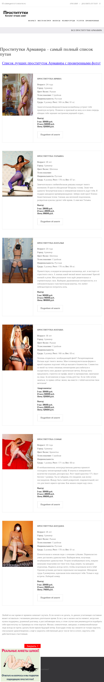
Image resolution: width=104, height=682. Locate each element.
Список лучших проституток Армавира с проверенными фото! (51, 63)
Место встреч (44, 21)
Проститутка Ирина (49, 78)
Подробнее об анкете (50, 134)
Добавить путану (90, 4)
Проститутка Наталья (50, 243)
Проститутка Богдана (50, 526)
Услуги (80, 21)
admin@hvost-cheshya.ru (15, 4)
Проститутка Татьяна (50, 156)
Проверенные (92, 21)
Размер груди (68, 21)
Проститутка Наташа (50, 329)
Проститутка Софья (49, 439)
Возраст (32, 21)
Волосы (56, 21)
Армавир (74, 4)
